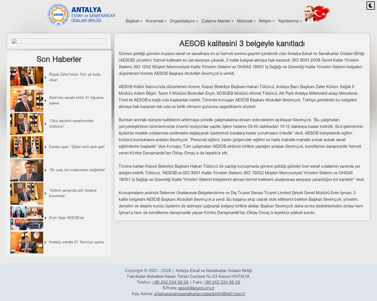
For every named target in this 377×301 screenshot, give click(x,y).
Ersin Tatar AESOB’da (66, 218)
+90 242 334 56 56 (170, 282)
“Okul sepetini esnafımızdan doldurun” (71, 124)
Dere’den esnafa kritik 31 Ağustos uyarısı (76, 100)
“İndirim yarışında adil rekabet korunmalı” (73, 193)
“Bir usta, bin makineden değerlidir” (77, 170)
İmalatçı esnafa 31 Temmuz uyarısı (76, 242)
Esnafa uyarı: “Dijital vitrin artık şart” (77, 147)
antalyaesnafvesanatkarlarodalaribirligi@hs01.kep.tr (199, 294)
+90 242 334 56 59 (222, 282)
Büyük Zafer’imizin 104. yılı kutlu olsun (75, 77)
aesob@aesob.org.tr (196, 288)
